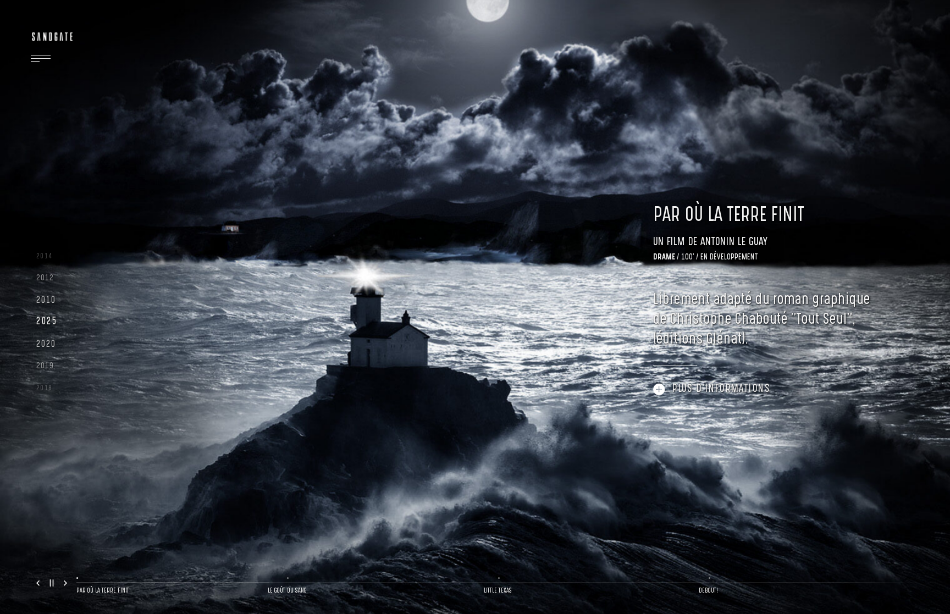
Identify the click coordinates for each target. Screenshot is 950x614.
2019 (45, 366)
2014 (44, 256)
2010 (46, 300)
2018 (44, 388)
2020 (46, 344)
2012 (45, 278)
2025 (46, 322)
